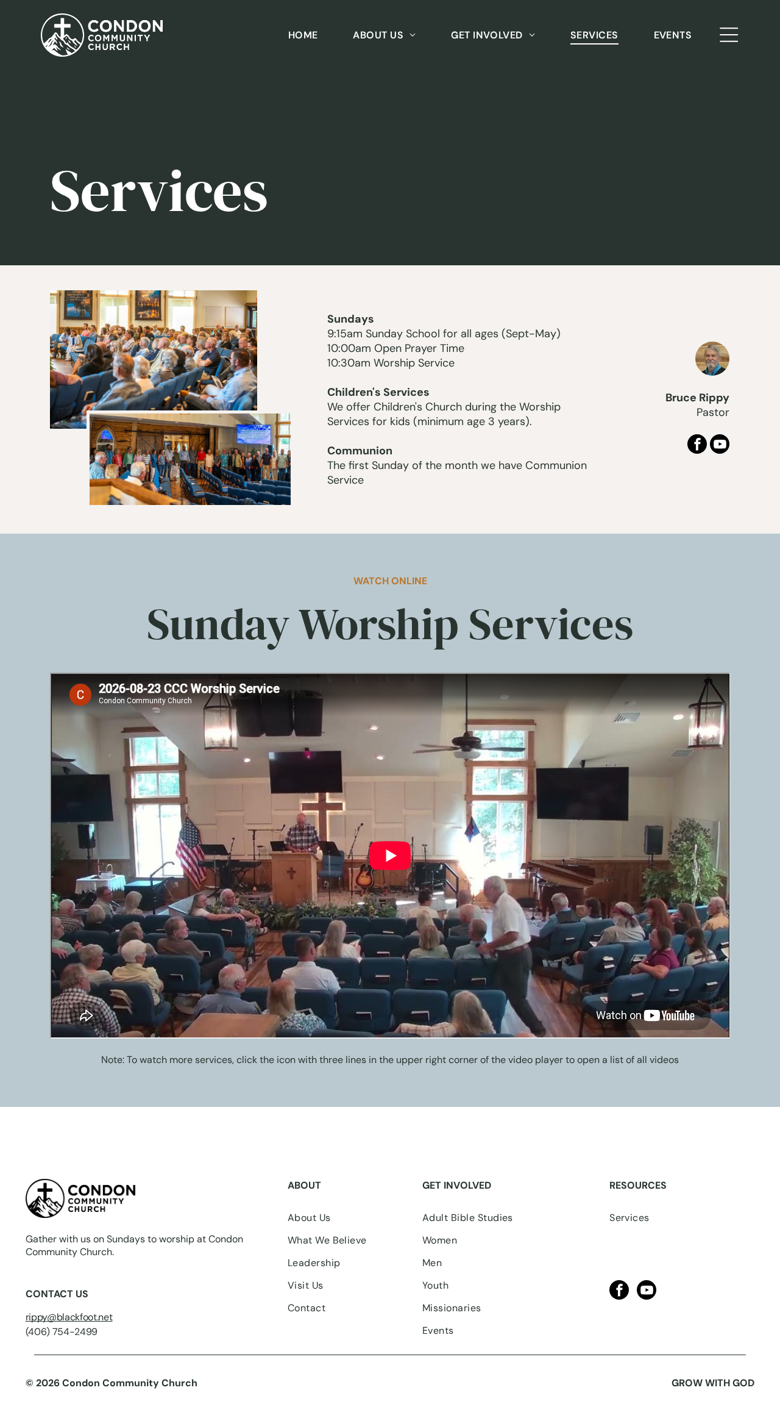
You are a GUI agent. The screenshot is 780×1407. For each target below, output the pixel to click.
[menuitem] (303, 35)
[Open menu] (729, 35)
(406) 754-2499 (62, 1331)
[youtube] (719, 445)
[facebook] (697, 445)
